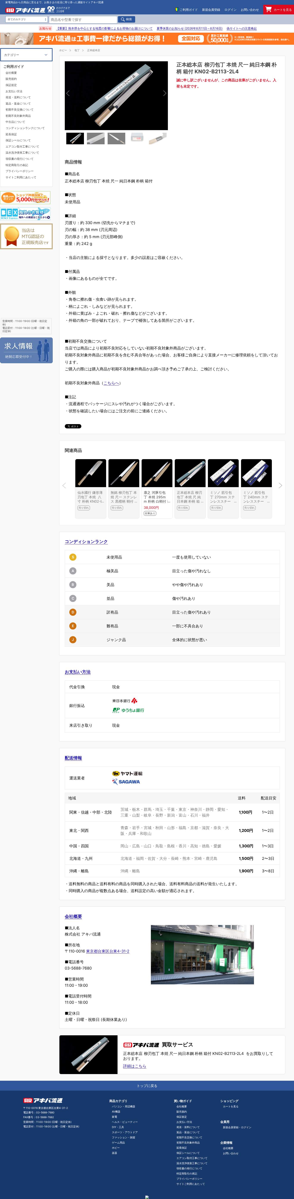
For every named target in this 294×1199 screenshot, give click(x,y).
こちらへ (111, 383)
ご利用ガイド (189, 9)
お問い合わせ (250, 9)
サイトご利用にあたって (21, 177)
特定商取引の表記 (17, 165)
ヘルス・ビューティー (125, 1122)
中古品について (15, 121)
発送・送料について (18, 97)
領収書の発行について (20, 158)
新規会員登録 (211, 9)
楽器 (114, 1152)
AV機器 (116, 1111)
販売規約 (11, 78)
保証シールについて (18, 140)
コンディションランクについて (25, 128)
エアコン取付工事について (22, 146)
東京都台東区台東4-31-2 (107, 951)
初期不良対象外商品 (18, 115)
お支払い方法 (78, 671)
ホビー (63, 50)
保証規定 (11, 85)
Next (140, 95)
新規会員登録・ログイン (237, 1127)
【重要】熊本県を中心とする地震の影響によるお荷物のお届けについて (104, 28)
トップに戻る (147, 1086)
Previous (93, 95)
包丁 (77, 50)
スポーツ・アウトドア (125, 1132)
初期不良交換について (20, 109)
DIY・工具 (118, 1127)
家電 (114, 1116)
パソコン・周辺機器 (123, 1106)
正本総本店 (93, 50)
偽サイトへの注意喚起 (242, 28)
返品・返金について (18, 103)
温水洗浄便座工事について (22, 152)
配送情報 (73, 757)
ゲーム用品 (118, 1142)
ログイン (230, 9)
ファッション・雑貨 (123, 1137)
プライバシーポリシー (20, 171)
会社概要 (73, 916)
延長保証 (11, 134)
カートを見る (283, 9)
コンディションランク (86, 541)
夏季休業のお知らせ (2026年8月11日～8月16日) (190, 28)
